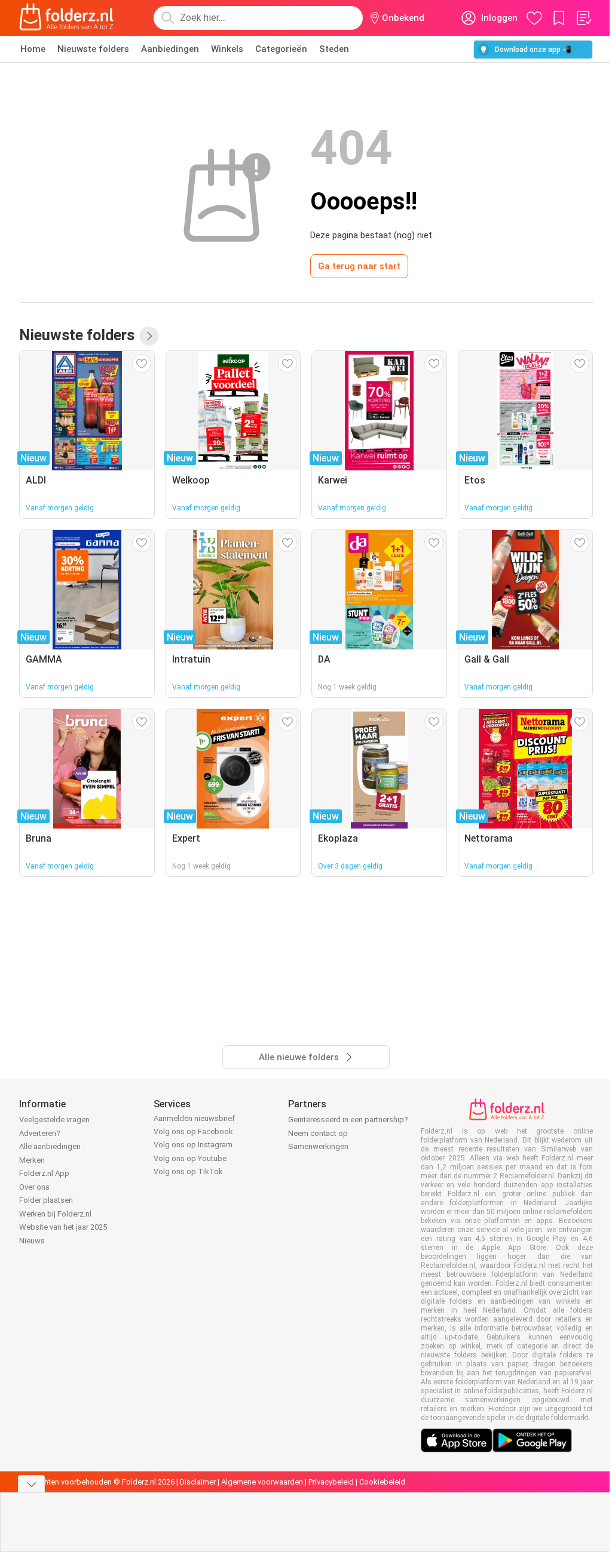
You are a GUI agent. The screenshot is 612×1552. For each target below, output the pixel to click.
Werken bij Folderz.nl (55, 1213)
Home (32, 49)
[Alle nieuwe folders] (148, 336)
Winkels (227, 49)
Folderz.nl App (44, 1173)
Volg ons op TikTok (188, 1171)
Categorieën (281, 49)
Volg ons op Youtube (190, 1158)
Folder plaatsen (46, 1200)
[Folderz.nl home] (66, 18)
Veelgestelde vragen (54, 1119)
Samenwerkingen (318, 1146)
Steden (334, 49)
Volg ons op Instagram (193, 1144)
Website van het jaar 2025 (63, 1226)
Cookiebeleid (382, 1481)
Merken (32, 1160)
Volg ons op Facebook (193, 1131)
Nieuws (32, 1240)
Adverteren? (39, 1133)
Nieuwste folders (93, 49)
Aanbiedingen (170, 49)
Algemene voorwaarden (262, 1481)
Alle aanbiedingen (50, 1146)
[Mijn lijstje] (583, 17)
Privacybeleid (331, 1481)
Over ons (34, 1187)
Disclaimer (198, 1481)
